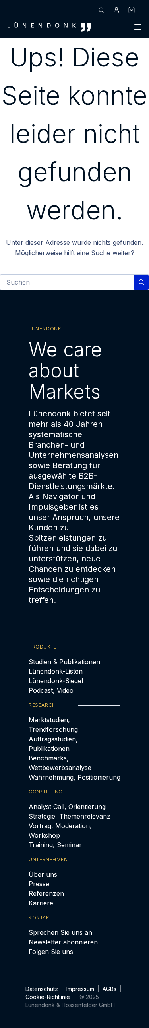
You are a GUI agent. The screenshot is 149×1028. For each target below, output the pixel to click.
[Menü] (137, 27)
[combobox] (67, 282)
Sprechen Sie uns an (60, 932)
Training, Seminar (55, 845)
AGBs (109, 988)
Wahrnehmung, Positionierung (74, 777)
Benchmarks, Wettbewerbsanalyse (60, 763)
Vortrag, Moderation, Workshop (60, 830)
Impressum (80, 988)
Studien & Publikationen (64, 662)
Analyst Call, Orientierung (67, 807)
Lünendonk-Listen (56, 671)
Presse (39, 884)
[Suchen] (101, 10)
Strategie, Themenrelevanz (69, 816)
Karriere (41, 903)
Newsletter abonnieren (63, 942)
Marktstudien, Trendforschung (53, 724)
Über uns (43, 874)
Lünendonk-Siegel (56, 681)
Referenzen (46, 893)
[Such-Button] (141, 282)
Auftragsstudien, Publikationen (53, 743)
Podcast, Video (51, 690)
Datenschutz (41, 988)
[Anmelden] (116, 10)
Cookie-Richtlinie (47, 996)
